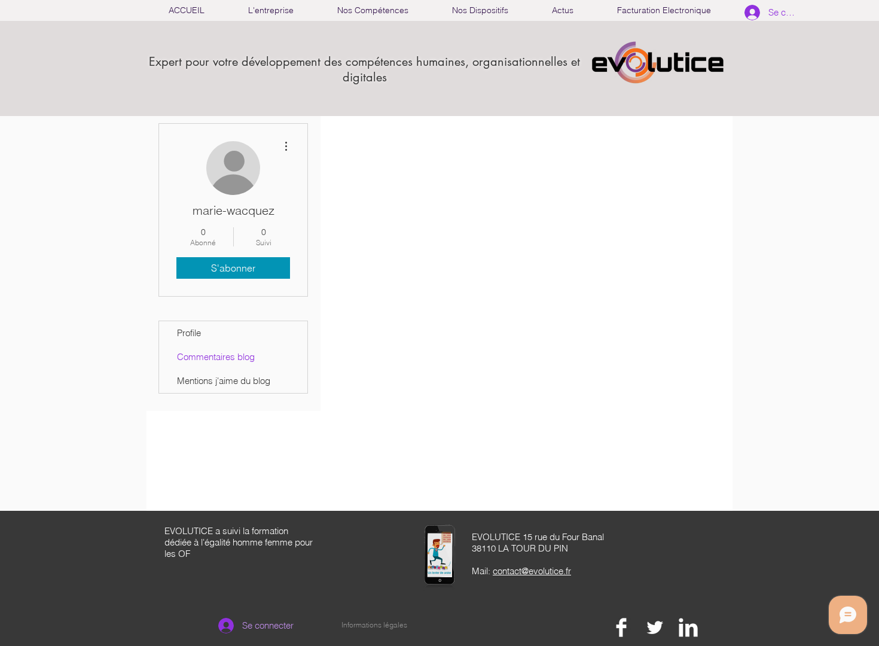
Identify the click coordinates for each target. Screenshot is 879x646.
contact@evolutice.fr (532, 571)
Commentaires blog (216, 356)
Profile (189, 333)
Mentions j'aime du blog (223, 380)
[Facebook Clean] (621, 627)
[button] (372, 10)
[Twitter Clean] (654, 627)
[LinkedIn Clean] (688, 627)
